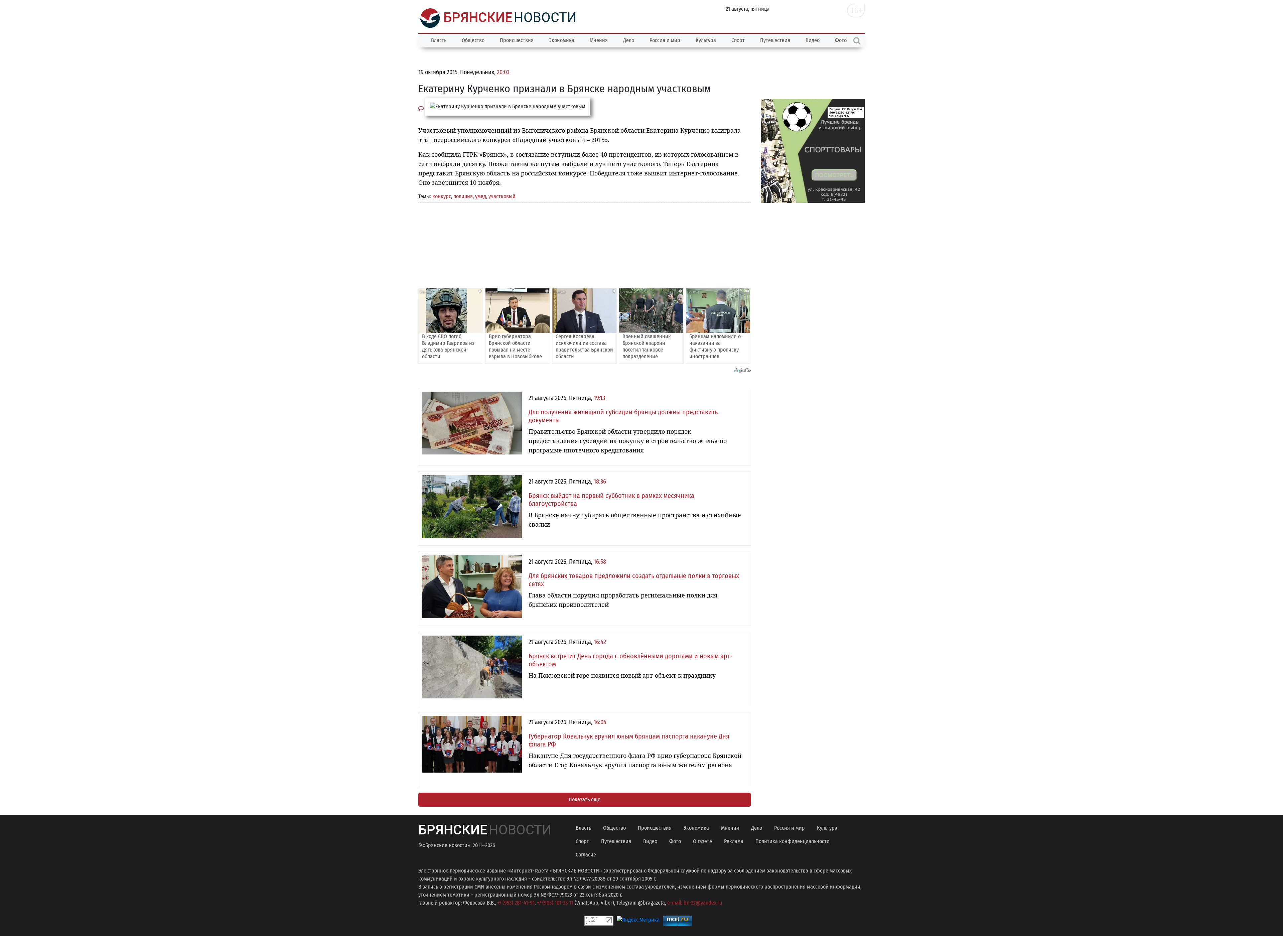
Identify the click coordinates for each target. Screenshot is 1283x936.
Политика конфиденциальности (792, 841)
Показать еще (584, 799)
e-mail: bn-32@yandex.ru (694, 903)
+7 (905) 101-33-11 (555, 903)
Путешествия (775, 40)
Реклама (733, 841)
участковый (502, 196)
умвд (480, 196)
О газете (702, 841)
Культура (706, 40)
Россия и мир (665, 40)
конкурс (441, 196)
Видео (813, 40)
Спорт (738, 40)
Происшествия (517, 40)
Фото (675, 841)
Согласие (586, 854)
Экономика (561, 40)
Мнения (599, 40)
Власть (438, 40)
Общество (473, 40)
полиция (463, 196)
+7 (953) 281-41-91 (516, 903)
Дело (628, 40)
